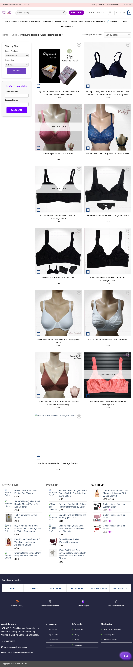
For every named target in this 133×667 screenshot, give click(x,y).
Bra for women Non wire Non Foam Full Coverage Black (107, 278)
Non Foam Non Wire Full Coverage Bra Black (108, 215)
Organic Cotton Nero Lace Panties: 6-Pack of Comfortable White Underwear (58, 93)
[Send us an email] (130, 5)
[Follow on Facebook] (125, 5)
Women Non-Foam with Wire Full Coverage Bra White (58, 340)
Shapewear (47, 21)
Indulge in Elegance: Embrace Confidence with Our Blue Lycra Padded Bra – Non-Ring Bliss (107, 93)
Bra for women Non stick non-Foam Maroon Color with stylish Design (59, 402)
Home (5, 34)
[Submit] (64, 13)
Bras (6, 21)
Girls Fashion (98, 21)
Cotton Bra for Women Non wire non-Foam (107, 339)
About (93, 5)
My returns (53, 634)
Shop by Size (109, 634)
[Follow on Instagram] (127, 5)
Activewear (35, 21)
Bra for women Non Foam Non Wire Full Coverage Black (58, 216)
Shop (14, 34)
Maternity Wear (61, 21)
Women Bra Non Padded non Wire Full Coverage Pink (108, 402)
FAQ (77, 634)
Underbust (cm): (12, 91)
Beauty (87, 21)
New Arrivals (66, 27)
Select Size (9, 60)
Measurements (110, 640)
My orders (53, 629)
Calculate (16, 110)
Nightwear (24, 21)
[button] (96, 12)
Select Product (11, 51)
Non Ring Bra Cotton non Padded (58, 153)
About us (79, 629)
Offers (123, 21)
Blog (77, 640)
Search (16, 71)
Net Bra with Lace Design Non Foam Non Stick (107, 153)
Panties (14, 21)
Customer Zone (76, 21)
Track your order (113, 5)
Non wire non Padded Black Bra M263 (58, 277)
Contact (101, 5)
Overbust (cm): (11, 100)
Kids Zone (113, 21)
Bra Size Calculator (112, 629)
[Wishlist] (110, 13)
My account (53, 640)
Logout (52, 645)
